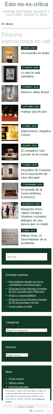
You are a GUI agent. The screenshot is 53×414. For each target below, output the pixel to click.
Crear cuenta (16, 378)
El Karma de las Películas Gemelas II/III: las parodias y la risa (28, 301)
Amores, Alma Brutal (35, 92)
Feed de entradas (19, 386)
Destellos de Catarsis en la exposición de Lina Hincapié (36, 173)
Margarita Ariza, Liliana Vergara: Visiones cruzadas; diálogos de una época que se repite (34, 216)
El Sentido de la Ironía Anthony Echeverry (31, 193)
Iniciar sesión (16, 382)
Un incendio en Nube (35, 53)
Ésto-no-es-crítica (26, 4)
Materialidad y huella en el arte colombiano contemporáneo (26, 283)
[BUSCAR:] (26, 257)
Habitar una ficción (34, 111)
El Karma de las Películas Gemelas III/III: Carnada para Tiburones (28, 290)
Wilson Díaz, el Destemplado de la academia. (34, 239)
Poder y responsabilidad (22, 295)
